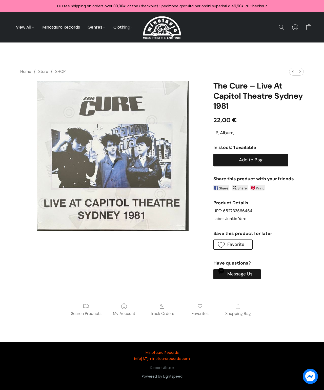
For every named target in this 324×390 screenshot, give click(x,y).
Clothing (122, 27)
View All (24, 27)
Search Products (86, 313)
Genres (95, 27)
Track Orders (162, 313)
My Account (124, 313)
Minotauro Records (61, 27)
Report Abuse (162, 367)
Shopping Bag (238, 313)
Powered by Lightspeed (162, 376)
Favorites (200, 313)
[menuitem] (292, 71)
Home (25, 71)
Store (43, 71)
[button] (162, 27)
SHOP (60, 71)
